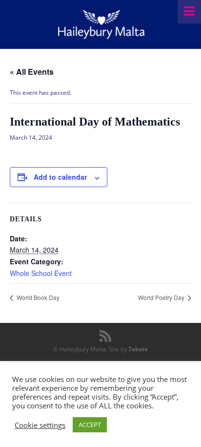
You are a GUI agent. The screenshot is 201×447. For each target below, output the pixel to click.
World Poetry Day (162, 297)
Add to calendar (60, 177)
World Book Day (37, 297)
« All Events (32, 71)
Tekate (138, 349)
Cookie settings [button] (40, 425)
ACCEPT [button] (90, 424)
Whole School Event (41, 273)
